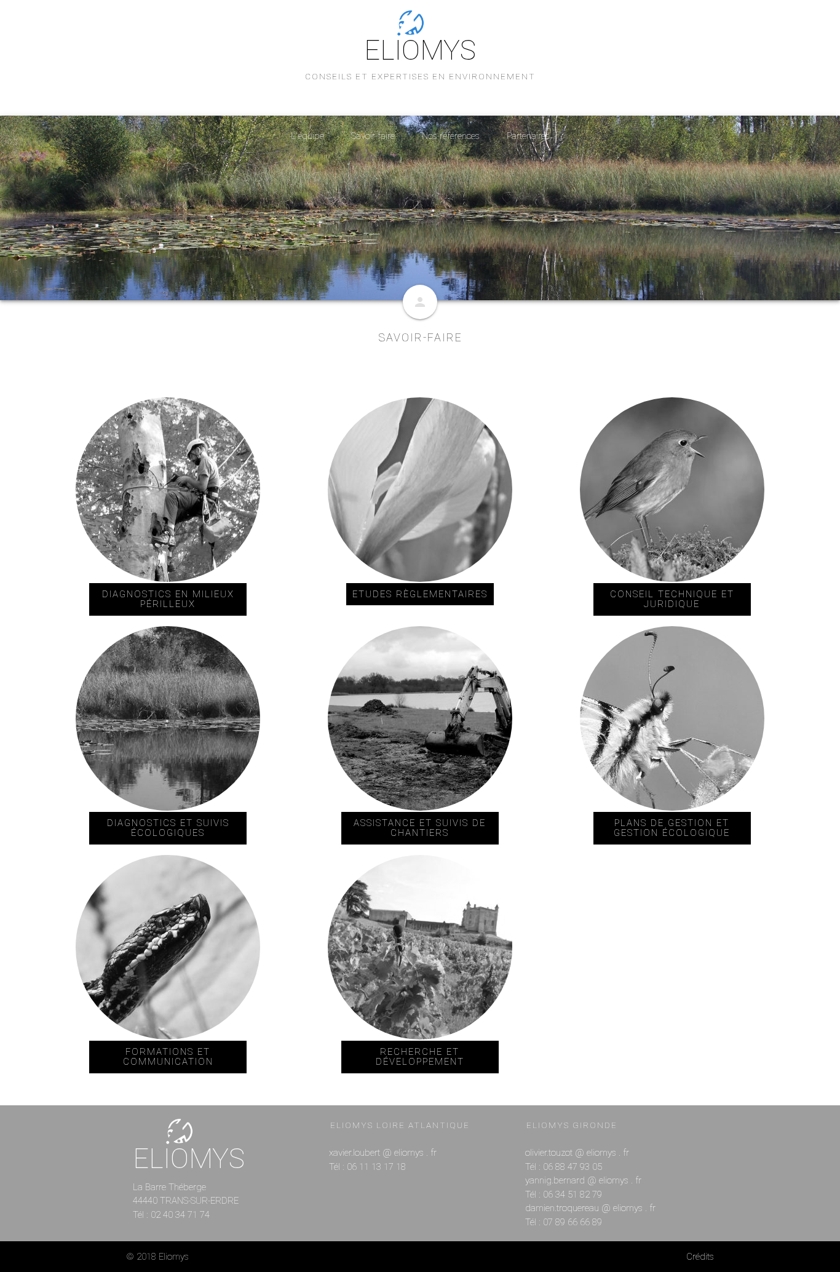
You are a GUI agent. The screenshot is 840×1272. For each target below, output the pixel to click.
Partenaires (528, 135)
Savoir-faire (373, 135)
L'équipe (307, 135)
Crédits (700, 1256)
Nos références (451, 135)
